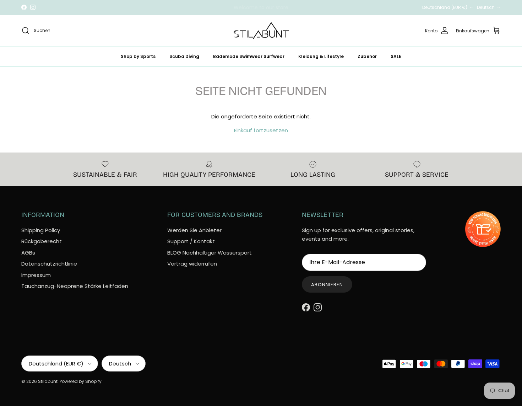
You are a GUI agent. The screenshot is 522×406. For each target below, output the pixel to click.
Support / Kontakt (191, 241)
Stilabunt (48, 381)
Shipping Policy (40, 230)
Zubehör (367, 56)
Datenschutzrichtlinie (49, 263)
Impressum (36, 275)
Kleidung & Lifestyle (321, 56)
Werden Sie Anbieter (194, 230)
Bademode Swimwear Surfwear (248, 56)
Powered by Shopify (81, 381)
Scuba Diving (184, 56)
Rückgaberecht (41, 241)
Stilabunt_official (287, 10)
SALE (396, 56)
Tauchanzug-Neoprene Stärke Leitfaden (74, 286)
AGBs (28, 252)
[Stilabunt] (261, 30)
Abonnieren (327, 284)
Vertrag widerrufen (192, 263)
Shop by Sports (138, 56)
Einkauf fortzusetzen (261, 130)
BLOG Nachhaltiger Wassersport (209, 252)
